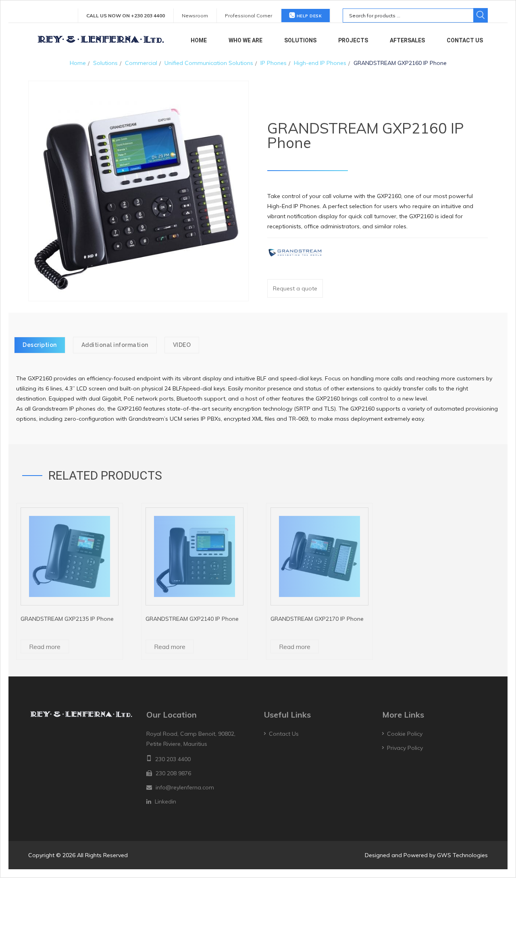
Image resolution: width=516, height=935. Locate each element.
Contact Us (465, 40)
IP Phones (273, 63)
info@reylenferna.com (185, 787)
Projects (353, 40)
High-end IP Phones (320, 63)
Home (199, 40)
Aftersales (407, 40)
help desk (308, 16)
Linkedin (165, 801)
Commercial (141, 63)
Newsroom (195, 16)
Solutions (300, 40)
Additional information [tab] (114, 345)
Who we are (245, 40)
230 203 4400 (173, 759)
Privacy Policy (405, 747)
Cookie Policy (404, 733)
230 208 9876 (173, 773)
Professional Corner (248, 16)
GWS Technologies (462, 855)
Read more (44, 647)
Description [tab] (40, 345)
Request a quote (295, 288)
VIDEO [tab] (182, 345)
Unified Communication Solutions (208, 63)
